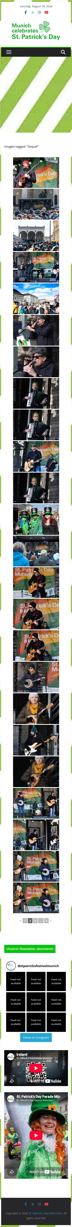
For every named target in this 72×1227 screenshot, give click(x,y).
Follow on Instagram (36, 1037)
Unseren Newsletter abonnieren (29, 949)
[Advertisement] (36, 95)
